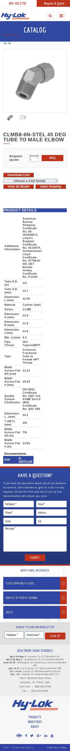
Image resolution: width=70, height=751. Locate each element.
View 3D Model (18, 186)
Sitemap (63, 747)
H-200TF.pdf (25, 460)
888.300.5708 (17, 3)
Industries (35, 722)
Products (35, 717)
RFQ (52, 157)
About (35, 727)
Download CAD (18, 175)
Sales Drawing (50, 186)
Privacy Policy (52, 747)
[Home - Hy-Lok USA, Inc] (15, 16)
